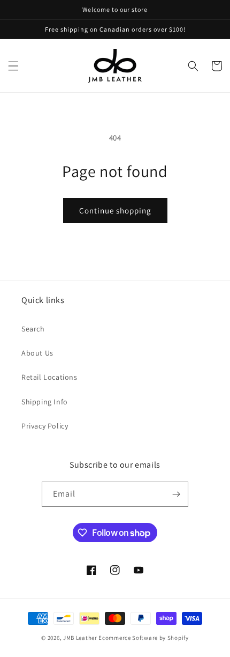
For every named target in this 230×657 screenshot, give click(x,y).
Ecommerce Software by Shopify (143, 637)
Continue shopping (115, 210)
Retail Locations (49, 377)
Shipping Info (44, 402)
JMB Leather (80, 637)
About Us (37, 353)
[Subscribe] (176, 494)
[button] (13, 66)
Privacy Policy (44, 426)
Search (33, 329)
